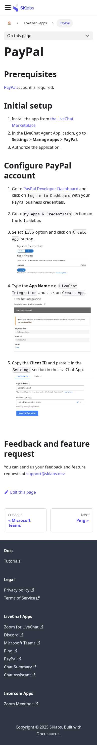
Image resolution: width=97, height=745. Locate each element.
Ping (8, 651)
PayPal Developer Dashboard (50, 188)
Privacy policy (16, 590)
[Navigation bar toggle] (7, 7)
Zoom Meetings (19, 704)
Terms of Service (19, 598)
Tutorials (12, 561)
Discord (11, 635)
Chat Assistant (17, 675)
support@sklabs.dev (45, 473)
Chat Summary (18, 667)
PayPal (10, 87)
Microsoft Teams (20, 643)
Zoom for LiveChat (21, 627)
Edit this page (23, 492)
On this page (19, 35)
